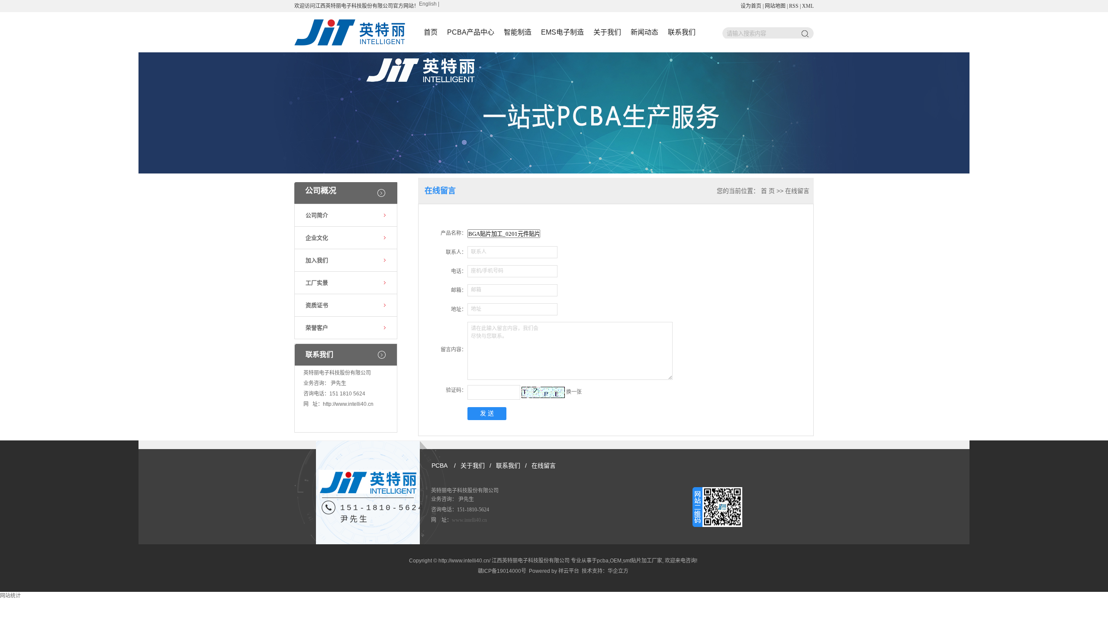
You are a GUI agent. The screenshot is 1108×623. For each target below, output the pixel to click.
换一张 (574, 392)
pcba (603, 561)
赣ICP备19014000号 (502, 571)
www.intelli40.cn (469, 520)
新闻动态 (644, 32)
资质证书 (317, 305)
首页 (431, 32)
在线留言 (543, 465)
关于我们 (607, 32)
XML (808, 6)
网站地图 (775, 6)
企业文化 (317, 237)
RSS (794, 6)
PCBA (440, 465)
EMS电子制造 (562, 32)
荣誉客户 (317, 327)
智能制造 (517, 32)
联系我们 (682, 32)
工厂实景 (317, 282)
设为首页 (751, 6)
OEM (616, 561)
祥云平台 (568, 571)
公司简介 (317, 215)
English (428, 4)
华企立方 (618, 571)
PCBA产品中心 (470, 32)
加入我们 (317, 260)
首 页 (768, 190)
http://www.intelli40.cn (348, 404)
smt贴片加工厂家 (642, 561)
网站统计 (10, 596)
